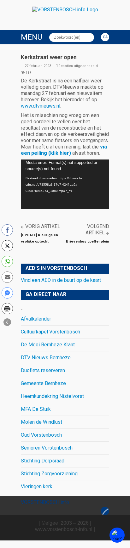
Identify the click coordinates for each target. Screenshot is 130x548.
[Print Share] (7, 308)
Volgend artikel (97, 229)
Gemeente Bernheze (43, 383)
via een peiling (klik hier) (64, 150)
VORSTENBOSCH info (45, 502)
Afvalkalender (36, 319)
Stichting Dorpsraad (42, 461)
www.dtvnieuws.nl (40, 106)
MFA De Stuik (36, 409)
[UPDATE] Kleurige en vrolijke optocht (39, 238)
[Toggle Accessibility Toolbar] (117, 535)
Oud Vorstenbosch (41, 435)
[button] (7, 322)
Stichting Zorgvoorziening (49, 474)
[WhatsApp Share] (7, 261)
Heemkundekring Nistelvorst (52, 396)
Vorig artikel (42, 226)
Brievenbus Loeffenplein (87, 241)
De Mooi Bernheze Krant (48, 345)
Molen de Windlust (41, 422)
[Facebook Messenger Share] (7, 293)
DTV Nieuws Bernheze (46, 358)
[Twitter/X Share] (7, 245)
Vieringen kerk (36, 486)
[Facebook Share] (7, 230)
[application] (65, 184)
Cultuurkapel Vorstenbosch (50, 332)
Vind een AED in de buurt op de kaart (61, 280)
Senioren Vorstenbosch (47, 448)
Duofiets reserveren (43, 370)
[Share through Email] (7, 277)
